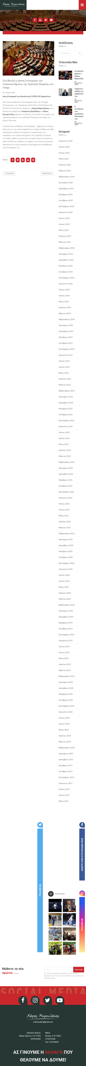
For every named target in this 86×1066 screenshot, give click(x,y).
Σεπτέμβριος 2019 (66, 634)
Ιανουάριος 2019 (66, 682)
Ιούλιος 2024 (64, 290)
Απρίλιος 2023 (65, 379)
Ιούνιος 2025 (64, 224)
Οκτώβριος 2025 (66, 200)
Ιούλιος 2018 (64, 718)
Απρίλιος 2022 (65, 450)
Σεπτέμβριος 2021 (66, 492)
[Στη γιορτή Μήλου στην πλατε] (55, 934)
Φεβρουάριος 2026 (67, 177)
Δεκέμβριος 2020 (66, 545)
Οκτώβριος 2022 (66, 414)
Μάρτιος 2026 (65, 171)
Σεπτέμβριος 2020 (66, 563)
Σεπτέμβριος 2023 (66, 349)
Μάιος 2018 (64, 730)
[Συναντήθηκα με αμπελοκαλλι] (55, 948)
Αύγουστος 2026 (66, 141)
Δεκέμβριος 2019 (66, 617)
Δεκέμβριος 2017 (66, 759)
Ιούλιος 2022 (64, 432)
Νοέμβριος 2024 (66, 266)
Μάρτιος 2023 (65, 385)
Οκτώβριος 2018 (66, 700)
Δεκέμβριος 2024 (66, 260)
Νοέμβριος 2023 (66, 337)
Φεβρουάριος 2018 (67, 748)
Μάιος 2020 (64, 587)
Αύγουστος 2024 (66, 284)
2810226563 (36, 1039)
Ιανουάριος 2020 (66, 611)
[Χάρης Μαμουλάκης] (13, 5)
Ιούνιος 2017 (64, 795)
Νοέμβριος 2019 (66, 623)
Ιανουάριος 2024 (66, 325)
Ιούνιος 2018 (64, 724)
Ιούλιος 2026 (64, 147)
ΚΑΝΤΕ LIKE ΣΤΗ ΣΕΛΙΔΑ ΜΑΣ (82, 854)
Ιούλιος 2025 (64, 218)
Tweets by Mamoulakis (14, 823)
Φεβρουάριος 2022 (67, 462)
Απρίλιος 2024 (65, 307)
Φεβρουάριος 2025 (67, 248)
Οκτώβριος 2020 (66, 557)
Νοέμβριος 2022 (66, 408)
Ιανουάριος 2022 (66, 468)
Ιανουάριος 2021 (66, 539)
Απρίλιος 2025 (65, 236)
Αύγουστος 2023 (66, 355)
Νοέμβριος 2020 (66, 551)
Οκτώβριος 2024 (66, 272)
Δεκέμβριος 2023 (66, 331)
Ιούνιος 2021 (64, 510)
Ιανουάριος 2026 (66, 182)
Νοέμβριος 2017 (66, 765)
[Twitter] (46, 20)
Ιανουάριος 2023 (66, 397)
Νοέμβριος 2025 (66, 194)
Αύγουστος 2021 (66, 498)
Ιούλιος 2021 (64, 504)
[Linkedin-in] (40, 20)
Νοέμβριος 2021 (66, 480)
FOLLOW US (40, 890)
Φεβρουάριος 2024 (67, 319)
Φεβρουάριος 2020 (67, 605)
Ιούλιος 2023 (64, 361)
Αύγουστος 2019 (66, 640)
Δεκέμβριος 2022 (66, 403)
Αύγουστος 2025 (66, 212)
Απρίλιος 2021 (65, 521)
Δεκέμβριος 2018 (66, 688)
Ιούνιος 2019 (64, 652)
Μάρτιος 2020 (65, 599)
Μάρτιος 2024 (65, 313)
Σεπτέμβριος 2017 (66, 777)
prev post (10, 173)
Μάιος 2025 (64, 230)
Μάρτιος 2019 (65, 670)
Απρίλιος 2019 (65, 664)
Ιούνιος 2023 (64, 367)
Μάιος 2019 (64, 658)
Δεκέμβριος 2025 (66, 188)
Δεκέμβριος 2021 (66, 474)
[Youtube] (51, 20)
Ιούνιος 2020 (64, 581)
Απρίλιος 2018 (65, 736)
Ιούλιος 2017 (64, 789)
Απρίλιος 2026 (65, 165)
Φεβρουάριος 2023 (67, 391)
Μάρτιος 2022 (65, 456)
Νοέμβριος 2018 (66, 694)
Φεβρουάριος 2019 (67, 676)
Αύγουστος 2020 (66, 569)
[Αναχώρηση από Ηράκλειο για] (55, 919)
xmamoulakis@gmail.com (43, 1022)
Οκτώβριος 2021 (66, 486)
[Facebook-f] (35, 20)
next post (47, 173)
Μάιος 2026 (64, 159)
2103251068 (50, 1039)
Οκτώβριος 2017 (66, 771)
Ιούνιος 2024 (64, 295)
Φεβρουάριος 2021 (67, 533)
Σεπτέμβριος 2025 (66, 206)
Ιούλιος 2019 (64, 646)
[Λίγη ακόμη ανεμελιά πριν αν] (69, 948)
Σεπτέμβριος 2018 (66, 706)
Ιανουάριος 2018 (66, 753)
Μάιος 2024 (64, 301)
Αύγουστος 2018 (66, 712)
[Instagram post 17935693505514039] (55, 905)
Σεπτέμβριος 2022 (66, 420)
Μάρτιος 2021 (65, 527)
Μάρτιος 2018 (65, 742)
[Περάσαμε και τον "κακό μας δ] (69, 919)
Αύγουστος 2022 (66, 426)
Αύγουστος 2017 (66, 783)
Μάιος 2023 (64, 373)
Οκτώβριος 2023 (66, 343)
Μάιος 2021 (64, 516)
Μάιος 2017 (64, 801)
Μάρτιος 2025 (65, 242)
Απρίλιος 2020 (65, 593)
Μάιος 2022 (64, 444)
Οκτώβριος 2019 (66, 629)
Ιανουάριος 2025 (66, 254)
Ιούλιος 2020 (64, 575)
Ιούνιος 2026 (64, 153)
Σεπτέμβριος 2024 (66, 278)
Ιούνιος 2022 (64, 438)
